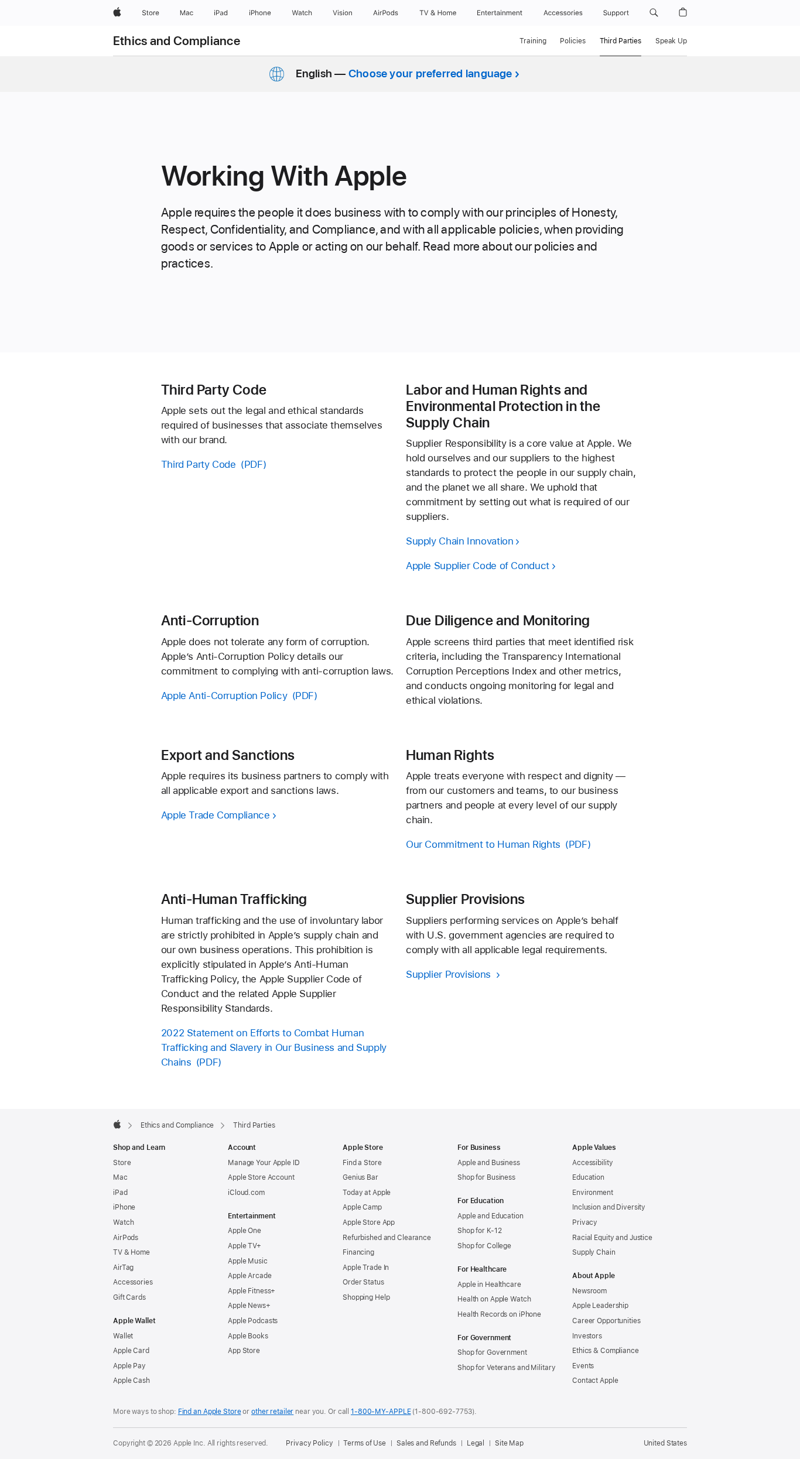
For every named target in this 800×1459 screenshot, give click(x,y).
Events (583, 1366)
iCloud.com (246, 1193)
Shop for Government (492, 1352)
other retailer (272, 1411)
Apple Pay (129, 1366)
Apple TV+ (244, 1246)
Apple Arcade (250, 1276)
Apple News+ (249, 1306)
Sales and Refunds (426, 1443)
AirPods (125, 1238)
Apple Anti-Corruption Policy (224, 695)
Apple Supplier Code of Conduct (477, 565)
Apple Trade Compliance (215, 815)
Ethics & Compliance (605, 1351)
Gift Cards (129, 1297)
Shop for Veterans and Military (506, 1368)
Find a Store (362, 1163)
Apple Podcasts (253, 1321)
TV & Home (131, 1252)
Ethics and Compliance (176, 41)
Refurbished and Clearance (387, 1238)
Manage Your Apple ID (264, 1163)
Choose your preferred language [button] (430, 73)
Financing (358, 1252)
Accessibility (592, 1163)
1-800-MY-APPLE (381, 1411)
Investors (587, 1336)
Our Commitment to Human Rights (483, 844)
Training (532, 41)
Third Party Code (198, 464)
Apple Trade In (366, 1267)
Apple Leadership (600, 1306)
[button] (654, 13)
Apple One (244, 1231)
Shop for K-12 (479, 1231)
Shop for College (484, 1246)
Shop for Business (486, 1177)
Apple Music (248, 1261)
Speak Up (671, 41)
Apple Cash (131, 1380)
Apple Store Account (261, 1177)
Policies (572, 41)
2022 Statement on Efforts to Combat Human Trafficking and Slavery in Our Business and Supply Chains (274, 1047)
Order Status (363, 1282)
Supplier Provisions (450, 974)
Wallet (123, 1336)
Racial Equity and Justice (612, 1238)
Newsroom (589, 1291)
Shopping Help (366, 1297)
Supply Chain (594, 1252)
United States (665, 1443)
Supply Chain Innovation (459, 541)
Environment (592, 1193)
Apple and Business (488, 1163)
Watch (123, 1222)
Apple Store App (369, 1222)
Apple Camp (362, 1207)
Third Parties (620, 41)
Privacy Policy (309, 1443)
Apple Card (131, 1351)
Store (122, 1163)
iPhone (124, 1207)
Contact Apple (595, 1380)
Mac (120, 1177)
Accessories (133, 1282)
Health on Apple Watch (494, 1299)
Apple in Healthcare (489, 1284)
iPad (120, 1193)
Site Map (509, 1443)
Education (588, 1177)
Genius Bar (360, 1177)
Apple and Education (490, 1216)
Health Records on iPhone (499, 1314)
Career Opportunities (606, 1321)
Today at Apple (367, 1193)
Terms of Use (364, 1443)
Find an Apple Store (209, 1411)
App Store (244, 1351)
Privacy (584, 1222)
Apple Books (248, 1336)
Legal (475, 1443)
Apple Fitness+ (251, 1291)
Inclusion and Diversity (608, 1207)
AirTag (123, 1267)
